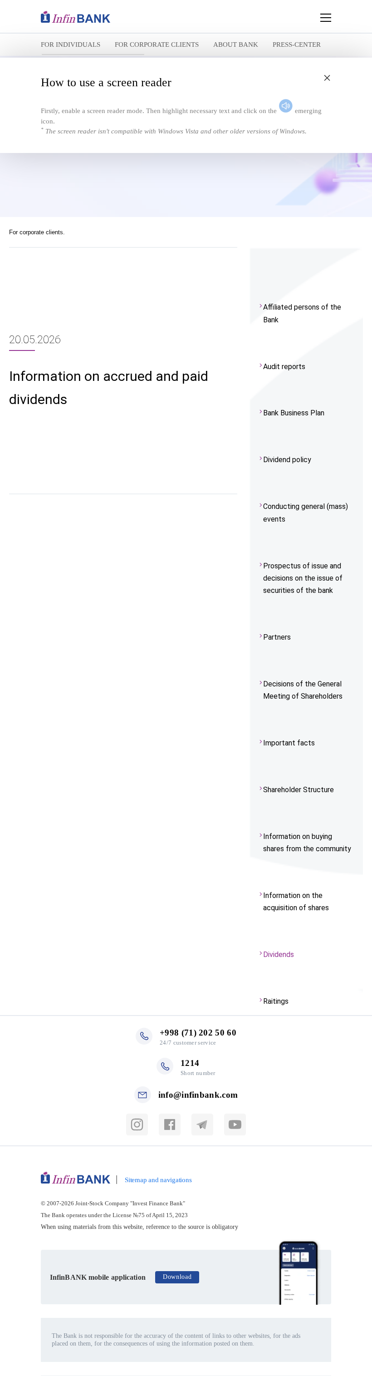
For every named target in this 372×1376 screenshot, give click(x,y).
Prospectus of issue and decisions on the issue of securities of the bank (303, 578)
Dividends (278, 954)
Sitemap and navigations (158, 1180)
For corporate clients (157, 44)
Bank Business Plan (293, 413)
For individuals (70, 44)
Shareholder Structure (298, 789)
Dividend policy (287, 459)
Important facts (289, 743)
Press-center (297, 44)
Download (177, 1276)
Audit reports (284, 366)
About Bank (235, 44)
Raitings (276, 1001)
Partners (277, 637)
